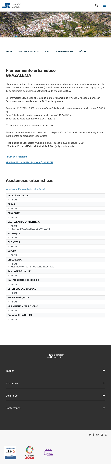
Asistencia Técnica (28, 51)
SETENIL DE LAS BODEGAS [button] (22, 288)
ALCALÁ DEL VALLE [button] (18, 195)
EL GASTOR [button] (14, 242)
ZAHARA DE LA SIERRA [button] (20, 315)
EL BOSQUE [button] (14, 233)
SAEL (47, 51)
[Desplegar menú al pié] (104, 370)
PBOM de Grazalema (16, 156)
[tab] (55, 196)
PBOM (14, 200)
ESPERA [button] (12, 251)
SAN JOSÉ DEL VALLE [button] (19, 271)
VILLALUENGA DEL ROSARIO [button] (23, 306)
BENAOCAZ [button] (14, 213)
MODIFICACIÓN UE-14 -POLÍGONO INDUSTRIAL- (32, 267)
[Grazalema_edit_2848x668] (55, 24)
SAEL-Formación (64, 51)
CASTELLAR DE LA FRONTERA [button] (24, 221)
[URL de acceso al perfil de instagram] (106, 434)
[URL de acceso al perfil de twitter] (90, 434)
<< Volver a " (12, 189)
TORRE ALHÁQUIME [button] (18, 297)
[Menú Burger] (104, 5)
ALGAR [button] (11, 204)
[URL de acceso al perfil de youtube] (97, 434)
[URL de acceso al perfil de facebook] (93, 434)
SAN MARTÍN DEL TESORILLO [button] (23, 280)
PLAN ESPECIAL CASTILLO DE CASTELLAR (30, 229)
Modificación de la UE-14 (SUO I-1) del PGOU (29, 162)
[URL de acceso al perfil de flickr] (102, 434)
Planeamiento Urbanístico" (31, 189)
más (81, 51)
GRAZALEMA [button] (15, 259)
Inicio (9, 51)
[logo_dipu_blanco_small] (55, 356)
